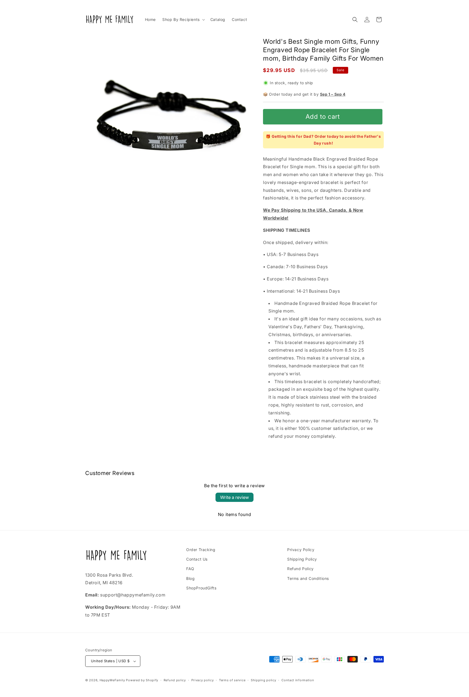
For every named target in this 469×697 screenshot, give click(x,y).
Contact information (297, 680)
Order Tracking (200, 549)
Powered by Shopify (142, 680)
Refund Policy (300, 568)
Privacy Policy (300, 549)
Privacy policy (202, 680)
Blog (190, 578)
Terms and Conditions (308, 578)
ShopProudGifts (201, 588)
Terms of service (232, 680)
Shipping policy (263, 680)
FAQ (190, 568)
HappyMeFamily (112, 680)
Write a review (234, 497)
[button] (183, 19)
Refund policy (175, 680)
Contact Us (197, 559)
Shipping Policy (302, 559)
